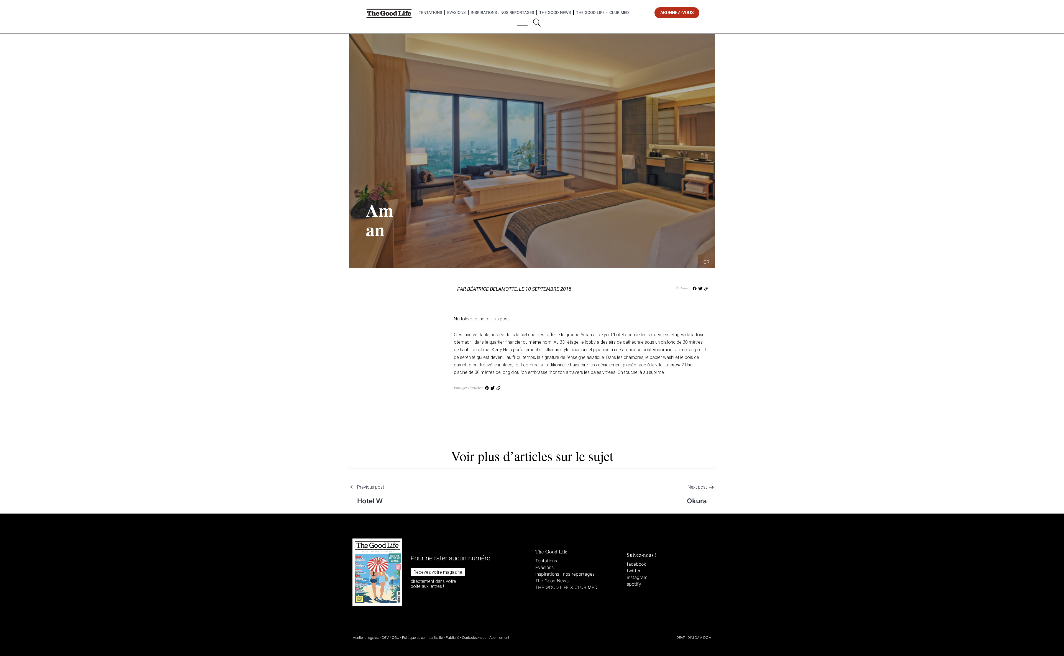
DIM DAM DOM (699, 637)
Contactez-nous (474, 637)
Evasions (456, 12)
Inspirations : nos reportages (502, 12)
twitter (634, 570)
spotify (634, 584)
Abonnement (499, 637)
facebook (636, 564)
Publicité (452, 637)
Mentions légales (365, 637)
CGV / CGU (390, 637)
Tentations (430, 12)
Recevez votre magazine (437, 572)
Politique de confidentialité (422, 637)
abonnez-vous (677, 12)
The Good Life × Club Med (602, 12)
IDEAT (680, 637)
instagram (637, 577)
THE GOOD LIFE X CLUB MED (566, 587)
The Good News (555, 12)
